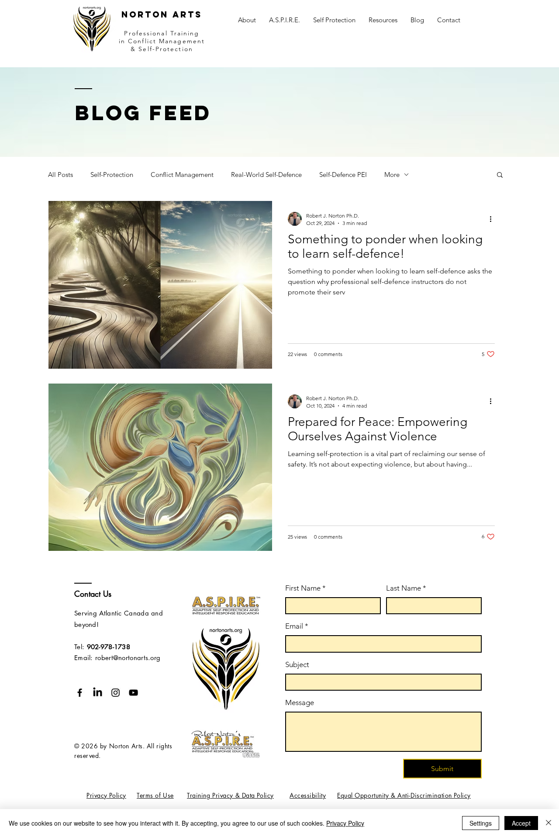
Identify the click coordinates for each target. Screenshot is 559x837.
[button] (383, 20)
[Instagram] (115, 692)
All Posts (60, 174)
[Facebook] (79, 692)
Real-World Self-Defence (266, 174)
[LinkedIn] (97, 692)
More (392, 174)
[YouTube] (133, 692)
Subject (297, 664)
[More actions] (493, 219)
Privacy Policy (345, 823)
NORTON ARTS (161, 14)
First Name (305, 588)
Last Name (406, 588)
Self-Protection (111, 174)
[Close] (548, 823)
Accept (521, 823)
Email (296, 626)
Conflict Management (182, 174)
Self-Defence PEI (343, 174)
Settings (480, 823)
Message (299, 702)
